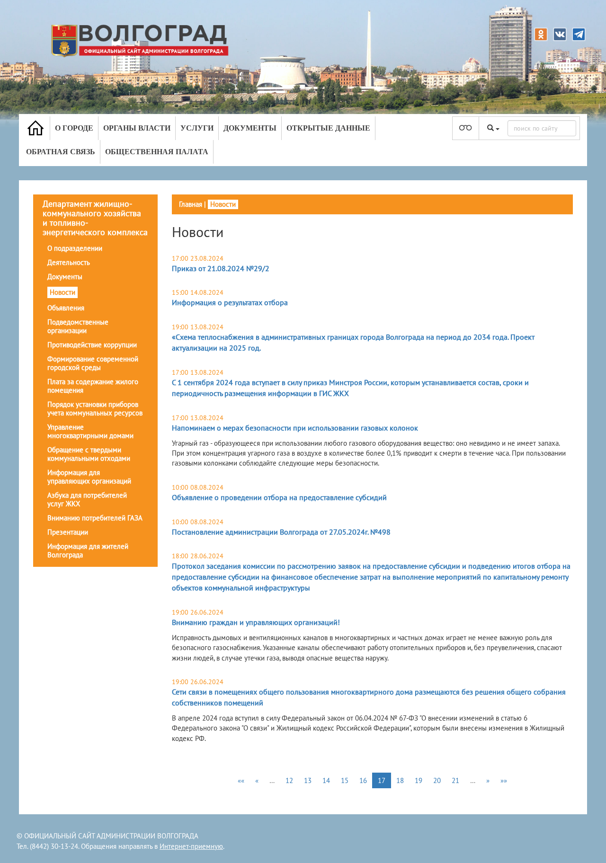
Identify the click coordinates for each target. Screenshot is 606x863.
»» (503, 780)
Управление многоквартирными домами (90, 431)
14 (326, 780)
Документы (249, 128)
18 (400, 780)
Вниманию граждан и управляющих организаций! (256, 622)
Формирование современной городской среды (92, 363)
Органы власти (136, 128)
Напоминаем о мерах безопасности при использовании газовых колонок (295, 427)
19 (418, 780)
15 (344, 780)
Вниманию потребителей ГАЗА (95, 517)
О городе (74, 128)
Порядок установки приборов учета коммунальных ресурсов (95, 408)
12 (289, 780)
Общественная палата (156, 152)
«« (241, 780)
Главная (190, 204)
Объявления (65, 307)
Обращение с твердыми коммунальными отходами (88, 454)
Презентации (67, 532)
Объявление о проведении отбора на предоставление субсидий (279, 497)
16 (363, 780)
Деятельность (68, 262)
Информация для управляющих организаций (89, 476)
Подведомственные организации (77, 326)
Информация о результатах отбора (230, 302)
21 (455, 780)
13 (308, 780)
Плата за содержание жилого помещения (92, 386)
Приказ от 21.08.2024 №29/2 (220, 268)
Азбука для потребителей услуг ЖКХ (87, 499)
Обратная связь (60, 152)
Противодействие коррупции (92, 344)
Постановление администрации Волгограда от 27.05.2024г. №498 (281, 532)
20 (437, 780)
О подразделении (74, 248)
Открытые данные (328, 128)
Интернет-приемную (191, 846)
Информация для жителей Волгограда (87, 550)
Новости (62, 292)
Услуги (197, 128)
